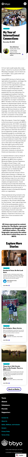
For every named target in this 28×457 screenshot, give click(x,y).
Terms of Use (5, 435)
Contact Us (5, 418)
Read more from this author (15, 54)
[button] (25, 3)
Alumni (4, 401)
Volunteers (6, 405)
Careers (4, 428)
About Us (4, 421)
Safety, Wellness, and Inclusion (11, 424)
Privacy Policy (6, 431)
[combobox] (20, 455)
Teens (4, 398)
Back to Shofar (14, 389)
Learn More (5, 285)
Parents (4, 409)
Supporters (6, 412)
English (21, 455)
